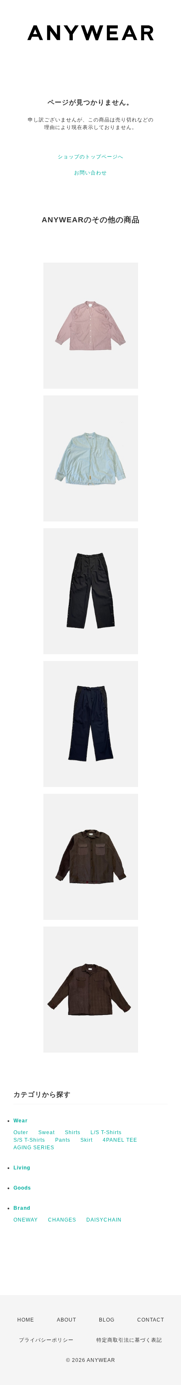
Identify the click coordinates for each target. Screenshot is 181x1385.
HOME (25, 1320)
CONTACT (150, 1320)
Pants (62, 1140)
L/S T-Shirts (106, 1132)
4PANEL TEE (120, 1140)
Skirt (86, 1140)
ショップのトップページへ (90, 157)
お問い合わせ (90, 173)
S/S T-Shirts (29, 1140)
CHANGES (62, 1220)
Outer (20, 1132)
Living (21, 1168)
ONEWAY (25, 1220)
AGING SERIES (33, 1148)
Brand (21, 1208)
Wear (20, 1121)
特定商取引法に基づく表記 (129, 1340)
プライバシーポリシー (46, 1340)
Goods (22, 1188)
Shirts (72, 1132)
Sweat (46, 1132)
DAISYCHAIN (104, 1220)
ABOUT (66, 1320)
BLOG (106, 1320)
